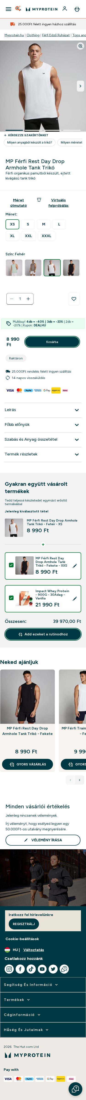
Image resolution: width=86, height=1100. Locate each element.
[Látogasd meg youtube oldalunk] (42, 969)
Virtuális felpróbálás (58, 202)
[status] (20, 298)
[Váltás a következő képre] (80, 86)
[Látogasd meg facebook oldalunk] (20, 969)
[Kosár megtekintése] (77, 9)
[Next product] (79, 780)
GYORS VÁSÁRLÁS (31, 764)
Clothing (33, 35)
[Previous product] (70, 780)
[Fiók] (65, 9)
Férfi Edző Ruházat (56, 35)
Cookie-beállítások (22, 939)
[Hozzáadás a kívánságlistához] (74, 299)
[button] (75, 1089)
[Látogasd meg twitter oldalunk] (53, 969)
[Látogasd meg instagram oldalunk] (9, 969)
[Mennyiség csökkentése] (12, 298)
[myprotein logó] (41, 9)
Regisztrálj (24, 924)
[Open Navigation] (8, 9)
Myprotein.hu (14, 35)
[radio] (12, 224)
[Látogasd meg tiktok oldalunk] (31, 969)
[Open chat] (64, 969)
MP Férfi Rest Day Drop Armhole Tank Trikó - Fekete (27, 731)
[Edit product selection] (74, 566)
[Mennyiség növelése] (28, 298)
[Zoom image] (80, 46)
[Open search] (18, 9)
